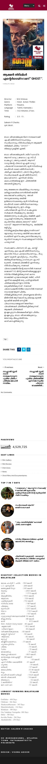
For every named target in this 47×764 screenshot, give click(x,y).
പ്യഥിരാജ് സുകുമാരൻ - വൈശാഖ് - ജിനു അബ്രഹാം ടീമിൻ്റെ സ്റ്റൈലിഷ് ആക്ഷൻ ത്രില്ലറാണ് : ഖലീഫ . (29, 558)
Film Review (6, 464)
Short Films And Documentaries (14, 475)
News (4, 471)
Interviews (6, 468)
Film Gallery (6, 460)
